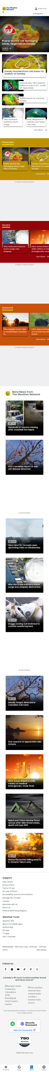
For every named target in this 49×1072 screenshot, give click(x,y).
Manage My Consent (12, 898)
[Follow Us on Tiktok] (24, 969)
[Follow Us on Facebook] (6, 969)
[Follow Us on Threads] (31, 969)
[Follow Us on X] (37, 969)
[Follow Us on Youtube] (18, 969)
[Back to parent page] (4, 12)
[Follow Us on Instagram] (12, 969)
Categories (38, 13)
